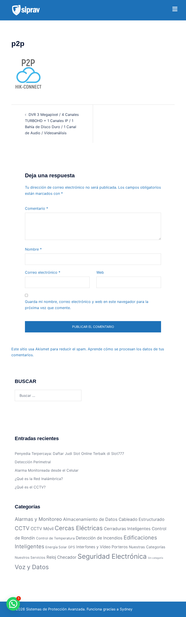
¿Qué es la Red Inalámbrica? (39, 478)
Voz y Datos (32, 567)
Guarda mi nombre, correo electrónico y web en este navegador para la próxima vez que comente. (86, 304)
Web (100, 272)
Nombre (33, 249)
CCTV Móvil (42, 528)
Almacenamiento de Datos (90, 519)
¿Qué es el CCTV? (30, 487)
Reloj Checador (61, 557)
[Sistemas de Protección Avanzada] (25, 9)
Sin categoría (155, 557)
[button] (13, 604)
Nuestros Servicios (30, 557)
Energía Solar (56, 547)
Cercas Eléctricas (79, 528)
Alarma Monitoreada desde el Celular (46, 470)
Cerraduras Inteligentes (127, 528)
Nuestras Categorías (147, 547)
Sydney (126, 609)
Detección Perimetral (33, 462)
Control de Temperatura (55, 538)
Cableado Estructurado (141, 519)
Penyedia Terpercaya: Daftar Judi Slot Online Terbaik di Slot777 (69, 453)
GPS (71, 547)
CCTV (22, 528)
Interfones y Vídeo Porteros (102, 546)
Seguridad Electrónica (112, 556)
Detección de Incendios (99, 537)
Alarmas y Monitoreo (38, 519)
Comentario (36, 208)
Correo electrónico (42, 272)
